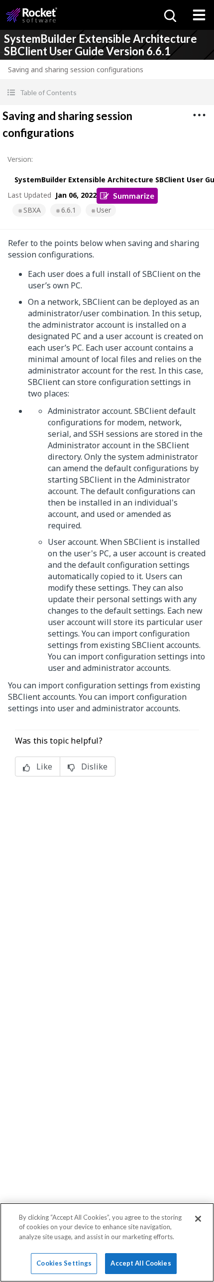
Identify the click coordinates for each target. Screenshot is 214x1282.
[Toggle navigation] (199, 14)
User (104, 210)
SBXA (32, 210)
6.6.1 (68, 210)
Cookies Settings (64, 1263)
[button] (107, 92)
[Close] (198, 1219)
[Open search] (169, 14)
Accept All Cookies (140, 1263)
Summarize (133, 195)
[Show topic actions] (199, 115)
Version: (20, 159)
